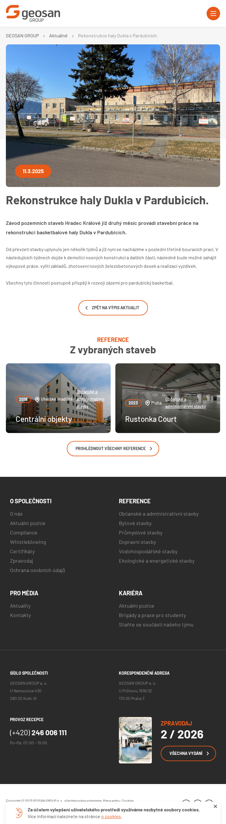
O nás (16, 513)
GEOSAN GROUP (22, 35)
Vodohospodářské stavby (148, 551)
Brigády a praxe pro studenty (152, 615)
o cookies (111, 816)
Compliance (23, 532)
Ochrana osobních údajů (37, 570)
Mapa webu (111, 800)
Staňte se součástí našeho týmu (156, 624)
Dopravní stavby (137, 542)
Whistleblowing (28, 542)
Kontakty (20, 615)
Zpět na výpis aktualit (115, 307)
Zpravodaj (21, 560)
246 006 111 (38, 732)
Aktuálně (58, 35)
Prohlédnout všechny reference (111, 448)
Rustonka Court (151, 418)
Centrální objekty (44, 418)
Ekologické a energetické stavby (157, 560)
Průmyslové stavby (140, 532)
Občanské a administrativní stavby (90, 399)
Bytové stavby (135, 523)
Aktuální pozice (27, 523)
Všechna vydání (186, 753)
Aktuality (20, 605)
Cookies (128, 800)
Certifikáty (22, 551)
